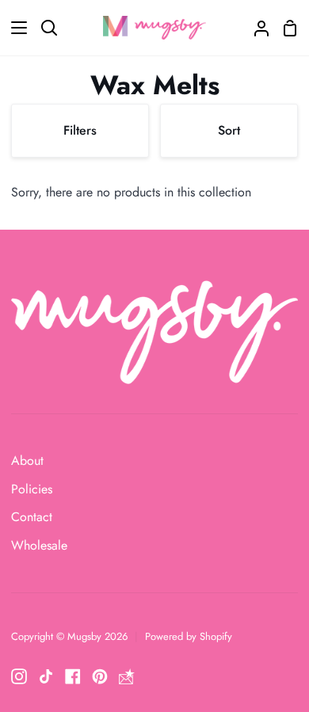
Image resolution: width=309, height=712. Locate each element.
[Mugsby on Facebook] (73, 676)
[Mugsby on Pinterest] (100, 676)
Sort (229, 130)
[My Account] (255, 27)
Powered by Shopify (188, 636)
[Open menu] (14, 27)
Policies (31, 489)
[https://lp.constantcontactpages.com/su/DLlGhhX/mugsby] (127, 676)
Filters (80, 130)
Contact (31, 517)
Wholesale (39, 545)
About (27, 460)
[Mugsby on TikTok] (46, 676)
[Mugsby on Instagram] (19, 676)
